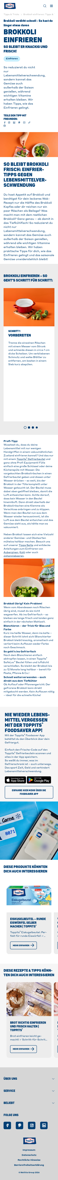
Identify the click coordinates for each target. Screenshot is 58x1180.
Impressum (29, 1150)
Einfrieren (12, 59)
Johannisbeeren (14, 556)
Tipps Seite (26, 545)
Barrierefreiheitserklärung (29, 1165)
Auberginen (11, 552)
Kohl (22, 552)
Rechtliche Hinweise (29, 1160)
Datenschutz (29, 1155)
